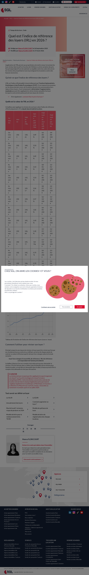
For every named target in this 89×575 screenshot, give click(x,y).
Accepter (79, 307)
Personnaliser (66, 307)
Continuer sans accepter (48, 307)
